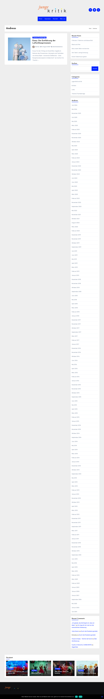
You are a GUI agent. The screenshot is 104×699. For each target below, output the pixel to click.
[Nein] (102, 696)
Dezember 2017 (76, 320)
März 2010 (75, 571)
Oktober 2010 (75, 551)
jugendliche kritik (77, 81)
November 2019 (76, 239)
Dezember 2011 (76, 518)
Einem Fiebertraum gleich (79, 56)
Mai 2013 (74, 478)
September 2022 (77, 206)
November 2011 (76, 522)
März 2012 (75, 510)
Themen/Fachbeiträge (39, 37)
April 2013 (75, 482)
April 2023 (75, 190)
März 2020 (75, 226)
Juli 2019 (74, 251)
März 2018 (75, 308)
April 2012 (75, 506)
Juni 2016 (75, 360)
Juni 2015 (75, 401)
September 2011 (76, 526)
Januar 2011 (75, 538)
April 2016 (75, 368)
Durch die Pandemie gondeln (89, 631)
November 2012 (76, 498)
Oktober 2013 (75, 470)
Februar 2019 (75, 271)
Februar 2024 (76, 158)
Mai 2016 (74, 364)
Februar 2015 (75, 417)
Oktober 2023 (76, 174)
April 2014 (75, 449)
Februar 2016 (75, 376)
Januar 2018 (75, 316)
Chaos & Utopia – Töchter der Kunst (82, 639)
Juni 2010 (75, 559)
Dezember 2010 (76, 543)
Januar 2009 (75, 587)
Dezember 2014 (76, 425)
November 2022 (76, 202)
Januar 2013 (75, 494)
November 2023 (76, 170)
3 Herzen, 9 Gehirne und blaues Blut (82, 40)
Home (40, 18)
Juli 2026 (74, 105)
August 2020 (75, 222)
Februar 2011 (75, 534)
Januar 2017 (75, 344)
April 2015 (75, 409)
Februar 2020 (76, 231)
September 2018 (76, 291)
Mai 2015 (74, 405)
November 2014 (76, 429)
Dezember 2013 (76, 466)
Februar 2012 (75, 514)
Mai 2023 (74, 186)
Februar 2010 (75, 575)
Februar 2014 (75, 457)
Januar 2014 (75, 461)
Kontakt (55, 18)
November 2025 (76, 113)
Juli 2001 (74, 611)
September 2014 (76, 437)
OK (76, 696)
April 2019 (75, 263)
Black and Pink (76, 44)
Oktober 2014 (75, 433)
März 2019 (75, 267)
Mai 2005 (74, 603)
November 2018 (76, 283)
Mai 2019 (74, 259)
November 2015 (76, 389)
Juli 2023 (74, 178)
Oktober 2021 (75, 218)
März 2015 (75, 413)
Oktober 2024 (76, 141)
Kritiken (74, 85)
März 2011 (75, 530)
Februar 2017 (75, 340)
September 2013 (76, 474)
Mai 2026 (74, 109)
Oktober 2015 (75, 393)
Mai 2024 (74, 145)
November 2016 (76, 352)
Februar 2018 (75, 312)
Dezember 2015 (76, 385)
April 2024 (75, 150)
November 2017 (76, 324)
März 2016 (75, 372)
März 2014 (75, 453)
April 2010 (75, 567)
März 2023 (75, 194)
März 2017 (75, 336)
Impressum (48, 18)
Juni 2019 (75, 255)
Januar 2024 (75, 162)
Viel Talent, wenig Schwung (80, 52)
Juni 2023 (75, 182)
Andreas (37, 46)
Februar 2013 (75, 490)
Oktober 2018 (75, 287)
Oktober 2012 (75, 502)
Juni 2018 (75, 295)
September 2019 (76, 247)
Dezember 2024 (76, 133)
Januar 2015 (75, 421)
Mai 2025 (74, 121)
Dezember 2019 (76, 235)
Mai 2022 (74, 210)
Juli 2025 (74, 117)
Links (73, 89)
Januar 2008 (75, 591)
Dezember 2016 (76, 348)
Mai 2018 (74, 299)
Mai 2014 (74, 445)
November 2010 (76, 547)
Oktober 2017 (75, 328)
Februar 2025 (76, 129)
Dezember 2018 (76, 279)
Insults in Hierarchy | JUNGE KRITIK (82, 645)
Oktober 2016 (75, 356)
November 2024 (76, 137)
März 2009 (75, 579)
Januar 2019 (75, 275)
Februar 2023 (76, 198)
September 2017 (76, 332)
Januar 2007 (75, 595)
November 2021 (76, 214)
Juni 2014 (75, 441)
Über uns (62, 18)
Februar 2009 (76, 583)
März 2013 (75, 486)
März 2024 (75, 154)
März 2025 (75, 125)
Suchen (74, 63)
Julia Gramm (75, 631)
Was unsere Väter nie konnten (80, 48)
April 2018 (75, 303)
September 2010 (76, 555)
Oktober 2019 (75, 243)
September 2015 (76, 397)
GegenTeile (75, 647)
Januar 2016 (75, 380)
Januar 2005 (75, 607)
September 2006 (77, 599)
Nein (80, 696)
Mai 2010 (74, 563)
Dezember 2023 (76, 166)
